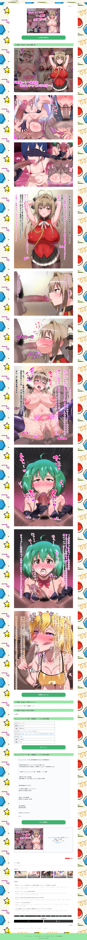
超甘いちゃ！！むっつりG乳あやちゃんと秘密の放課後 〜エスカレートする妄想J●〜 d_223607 (35, 885)
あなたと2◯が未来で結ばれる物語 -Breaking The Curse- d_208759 (29, 897)
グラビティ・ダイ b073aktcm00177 (22, 902)
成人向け (51, 733)
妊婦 (20, 733)
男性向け (47, 733)
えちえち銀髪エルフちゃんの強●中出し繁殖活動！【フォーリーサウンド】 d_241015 (33, 908)
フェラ (26, 733)
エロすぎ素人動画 (58, 936)
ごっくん (31, 733)
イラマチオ (36, 733)
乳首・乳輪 (41, 733)
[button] (72, 865)
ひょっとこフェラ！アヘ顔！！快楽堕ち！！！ (29, 731)
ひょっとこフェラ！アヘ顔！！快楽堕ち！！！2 (58, 837)
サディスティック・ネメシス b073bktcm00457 (25, 891)
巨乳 (23, 733)
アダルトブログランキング (39, 936)
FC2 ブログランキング (50, 936)
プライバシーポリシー (29, 936)
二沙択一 (21, 736)
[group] (20, 875)
